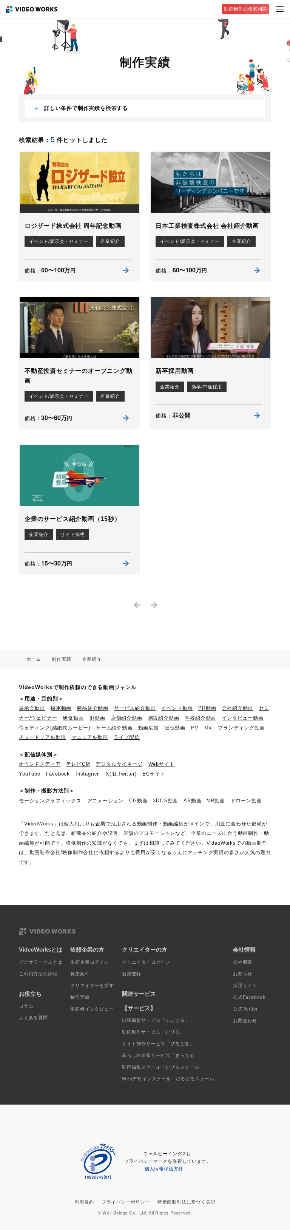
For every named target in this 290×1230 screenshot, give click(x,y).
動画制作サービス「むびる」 (153, 1032)
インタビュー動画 (242, 718)
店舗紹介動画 (126, 718)
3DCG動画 (165, 801)
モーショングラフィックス (50, 801)
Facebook (58, 774)
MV (208, 728)
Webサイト (161, 764)
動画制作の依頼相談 (245, 9)
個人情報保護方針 (164, 1168)
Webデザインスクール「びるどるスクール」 (170, 1079)
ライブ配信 (127, 737)
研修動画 (73, 718)
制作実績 (79, 997)
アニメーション (105, 801)
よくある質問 (33, 1017)
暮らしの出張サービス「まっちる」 (160, 1055)
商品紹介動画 (92, 708)
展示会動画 (32, 708)
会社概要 (242, 962)
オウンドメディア (39, 764)
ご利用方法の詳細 (38, 974)
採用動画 (61, 708)
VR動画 (216, 801)
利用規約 (84, 1202)
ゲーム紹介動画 (114, 728)
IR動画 (97, 718)
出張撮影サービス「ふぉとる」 (156, 1020)
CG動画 (138, 801)
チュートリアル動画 (42, 737)
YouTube (29, 774)
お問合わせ (245, 1020)
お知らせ (242, 974)
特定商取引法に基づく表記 (186, 1202)
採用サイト (245, 985)
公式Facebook (249, 997)
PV (195, 728)
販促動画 (175, 728)
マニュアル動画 (89, 737)
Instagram (88, 774)
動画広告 (148, 728)
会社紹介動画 (237, 708)
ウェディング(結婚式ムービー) (54, 728)
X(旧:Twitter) (121, 774)
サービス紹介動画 (135, 708)
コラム (26, 1006)
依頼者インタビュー (92, 1009)
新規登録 (131, 974)
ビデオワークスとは (40, 962)
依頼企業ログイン (89, 962)
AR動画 (192, 801)
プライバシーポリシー (126, 1202)
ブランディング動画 (241, 728)
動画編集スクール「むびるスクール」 (163, 1067)
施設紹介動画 (163, 718)
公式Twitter (245, 1009)
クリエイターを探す (92, 985)
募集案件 (79, 974)
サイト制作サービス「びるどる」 (158, 1043)
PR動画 (207, 708)
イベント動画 (177, 708)
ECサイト (153, 774)
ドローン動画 (246, 801)
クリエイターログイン (146, 962)
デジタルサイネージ (119, 764)
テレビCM (78, 764)
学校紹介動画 (200, 718)
